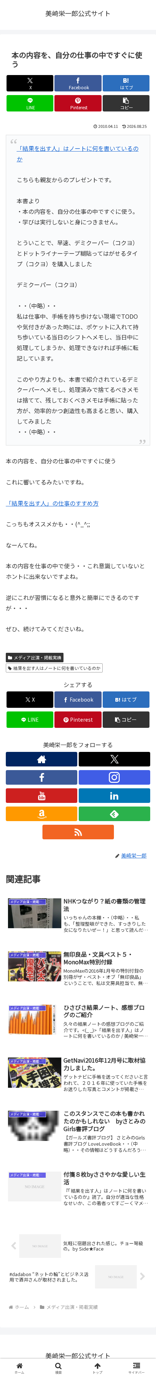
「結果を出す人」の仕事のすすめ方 (52, 503)
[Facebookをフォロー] (41, 777)
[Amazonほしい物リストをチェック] (41, 814)
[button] (126, 103)
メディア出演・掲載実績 (37, 657)
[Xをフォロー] (114, 759)
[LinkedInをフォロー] (114, 795)
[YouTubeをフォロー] (41, 795)
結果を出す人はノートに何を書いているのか (56, 668)
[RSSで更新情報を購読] (78, 832)
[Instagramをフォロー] (114, 777)
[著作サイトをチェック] (41, 759)
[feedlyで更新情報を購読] (114, 814)
